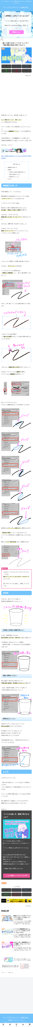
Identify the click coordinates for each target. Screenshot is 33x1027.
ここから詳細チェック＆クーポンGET (16, 875)
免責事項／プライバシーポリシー (16, 1020)
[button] (27, 71)
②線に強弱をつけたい (14, 174)
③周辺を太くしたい (14, 176)
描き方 (4, 883)
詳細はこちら (16, 32)
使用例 (9, 169)
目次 (14, 164)
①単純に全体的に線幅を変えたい (17, 172)
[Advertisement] (16, 94)
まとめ (9, 179)
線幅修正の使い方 (12, 167)
